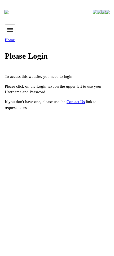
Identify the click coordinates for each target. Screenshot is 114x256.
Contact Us (76, 102)
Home (10, 40)
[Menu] (10, 29)
